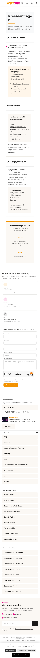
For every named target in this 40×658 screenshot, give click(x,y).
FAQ (5, 437)
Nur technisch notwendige (27, 650)
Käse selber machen (12, 511)
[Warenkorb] (36, 3)
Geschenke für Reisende (13, 553)
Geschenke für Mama (12, 575)
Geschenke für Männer (12, 591)
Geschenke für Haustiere (13, 564)
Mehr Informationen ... (28, 646)
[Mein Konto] (32, 3)
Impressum (8, 470)
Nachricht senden (11, 385)
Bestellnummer (7, 352)
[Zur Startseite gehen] (15, 3)
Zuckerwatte (9, 495)
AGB (5, 459)
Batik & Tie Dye (9, 517)
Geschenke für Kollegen (13, 558)
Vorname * (6, 333)
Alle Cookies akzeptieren (20, 655)
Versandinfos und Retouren (14, 448)
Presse (6, 481)
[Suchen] (27, 3)
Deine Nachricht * (8, 358)
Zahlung (7, 454)
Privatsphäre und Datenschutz (15, 465)
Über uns (7, 476)
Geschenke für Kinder (12, 580)
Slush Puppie (9, 500)
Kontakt (7, 442)
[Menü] (4, 3)
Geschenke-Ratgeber (10, 548)
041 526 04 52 (9, 408)
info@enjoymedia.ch (18, 127)
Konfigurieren (10, 650)
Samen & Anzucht (11, 534)
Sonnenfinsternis (10, 539)
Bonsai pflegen (9, 523)
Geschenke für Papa (11, 586)
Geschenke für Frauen (12, 569)
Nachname (6, 340)
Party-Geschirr (9, 528)
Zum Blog (7, 426)
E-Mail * (5, 346)
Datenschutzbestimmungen (24, 629)
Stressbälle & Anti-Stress (13, 506)
